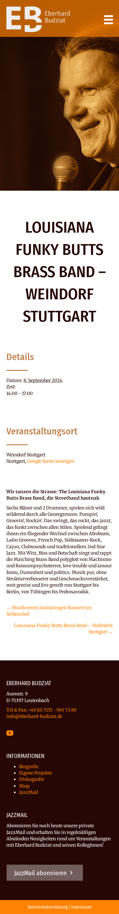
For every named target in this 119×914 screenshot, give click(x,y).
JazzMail (28, 792)
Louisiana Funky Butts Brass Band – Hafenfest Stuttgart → (63, 629)
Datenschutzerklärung (48, 907)
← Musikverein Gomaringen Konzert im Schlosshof (48, 611)
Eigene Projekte (35, 773)
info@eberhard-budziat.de (34, 716)
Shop (24, 786)
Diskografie (31, 779)
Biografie (28, 766)
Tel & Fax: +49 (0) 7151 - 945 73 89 (41, 710)
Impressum (81, 907)
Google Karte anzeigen (50, 461)
